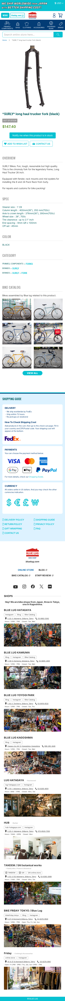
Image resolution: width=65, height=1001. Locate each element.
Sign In (54, 15)
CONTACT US (11, 533)
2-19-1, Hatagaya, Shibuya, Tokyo (20, 788)
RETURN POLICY (13, 524)
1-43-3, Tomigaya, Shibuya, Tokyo (20, 703)
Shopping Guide (36, 477)
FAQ (37, 528)
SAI (23, 873)
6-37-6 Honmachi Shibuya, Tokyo (20, 919)
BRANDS (6, 268)
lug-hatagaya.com (12, 785)
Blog (19, 615)
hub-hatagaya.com (13, 827)
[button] (59, 3)
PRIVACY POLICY (44, 524)
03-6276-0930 (42, 919)
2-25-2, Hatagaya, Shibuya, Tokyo (20, 831)
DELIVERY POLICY (14, 519)
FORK (24, 273)
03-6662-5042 (43, 618)
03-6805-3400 (44, 661)
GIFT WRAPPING (13, 528)
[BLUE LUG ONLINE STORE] (32, 15)
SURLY (15, 268)
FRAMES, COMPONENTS (12, 264)
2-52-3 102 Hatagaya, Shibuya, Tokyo (21, 876)
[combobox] (27, 34)
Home (4, 40)
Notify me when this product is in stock (32, 135)
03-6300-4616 (43, 788)
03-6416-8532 (43, 703)
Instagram (9, 615)
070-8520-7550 (44, 831)
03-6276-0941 (45, 961)
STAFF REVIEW (43, 575)
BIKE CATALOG (20, 575)
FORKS (29, 264)
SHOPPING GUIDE (45, 519)
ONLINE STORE (26, 570)
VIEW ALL (32, 373)
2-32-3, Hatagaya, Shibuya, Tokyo (20, 618)
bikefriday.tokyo (12, 915)
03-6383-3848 (46, 876)
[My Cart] (60, 15)
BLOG (42, 570)
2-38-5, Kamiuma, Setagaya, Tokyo (20, 661)
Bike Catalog (30, 615)
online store (10, 958)
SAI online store (34, 873)
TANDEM (11, 873)
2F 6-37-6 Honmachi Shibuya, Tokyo (21, 961)
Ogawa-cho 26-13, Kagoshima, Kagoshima (23, 746)
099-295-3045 (49, 746)
